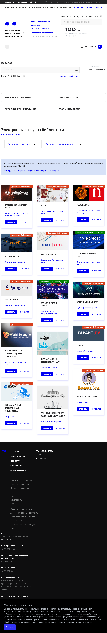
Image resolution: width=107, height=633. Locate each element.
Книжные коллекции (40, 29)
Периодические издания (20, 109)
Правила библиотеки (19, 484)
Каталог (9, 8)
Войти (99, 7)
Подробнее (87, 622)
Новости (37, 8)
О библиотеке (64, 8)
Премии (13, 503)
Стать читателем (69, 109)
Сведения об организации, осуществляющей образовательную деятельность (76, 2)
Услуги (13, 492)
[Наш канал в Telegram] (35, 2)
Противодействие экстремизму (24, 516)
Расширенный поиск (69, 76)
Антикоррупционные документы (24, 513)
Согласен (10, 627)
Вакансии (14, 496)
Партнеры (14, 528)
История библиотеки (19, 488)
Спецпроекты (16, 500)
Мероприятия (23, 8)
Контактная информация (42, 32)
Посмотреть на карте (9, 540)
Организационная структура (22, 524)
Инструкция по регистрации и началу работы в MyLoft (32, 170)
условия (63, 619)
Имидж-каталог (68, 97)
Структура (49, 8)
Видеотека (35, 25)
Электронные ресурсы (40, 21)
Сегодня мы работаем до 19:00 (43, 36)
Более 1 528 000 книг (90, 16)
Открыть (11, 423)
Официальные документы (21, 509)
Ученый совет (16, 520)
